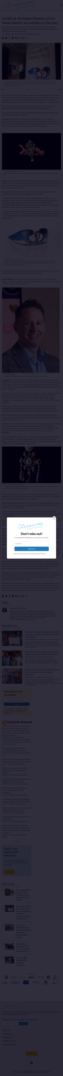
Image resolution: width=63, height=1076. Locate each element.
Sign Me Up (31, 549)
